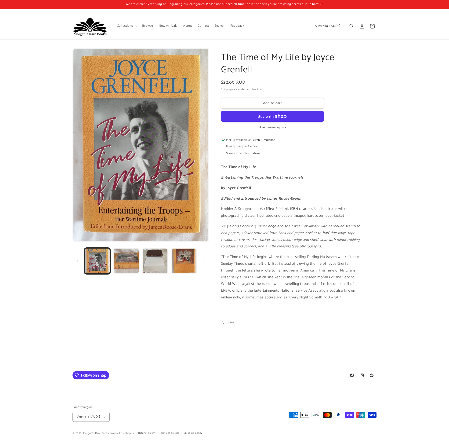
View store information (243, 153)
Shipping (226, 89)
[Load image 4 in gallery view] (184, 261)
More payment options (272, 127)
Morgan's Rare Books (96, 433)
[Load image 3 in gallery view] (155, 261)
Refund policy (146, 433)
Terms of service (169, 433)
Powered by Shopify (122, 433)
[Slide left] (77, 261)
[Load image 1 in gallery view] (97, 261)
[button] (127, 26)
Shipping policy (193, 433)
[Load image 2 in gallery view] (126, 261)
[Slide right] (204, 261)
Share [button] (230, 322)
